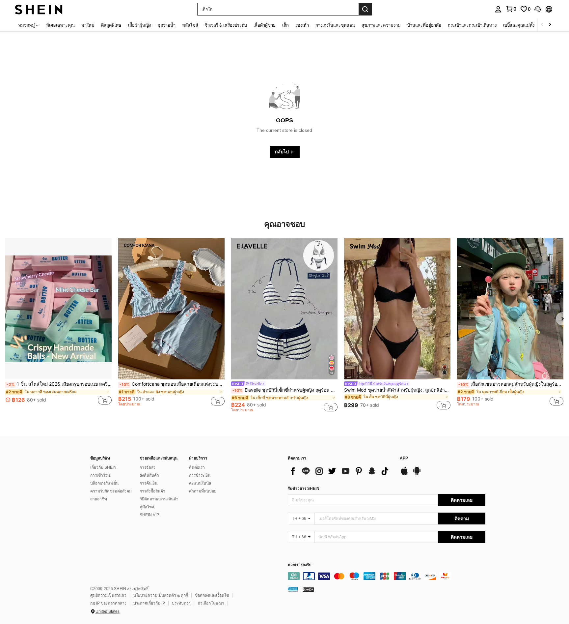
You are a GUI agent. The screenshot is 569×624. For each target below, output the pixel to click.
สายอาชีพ (98, 499)
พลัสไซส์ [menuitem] (190, 25)
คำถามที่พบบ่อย (202, 491)
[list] (340, 471)
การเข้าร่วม (100, 475)
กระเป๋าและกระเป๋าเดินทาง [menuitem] (472, 25)
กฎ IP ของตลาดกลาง (108, 603)
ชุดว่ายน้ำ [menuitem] (166, 25)
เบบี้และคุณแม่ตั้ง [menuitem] (518, 25)
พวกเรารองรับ (300, 565)
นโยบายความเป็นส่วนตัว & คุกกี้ (160, 595)
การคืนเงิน (148, 483)
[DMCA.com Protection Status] (308, 589)
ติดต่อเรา (197, 467)
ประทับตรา (181, 603)
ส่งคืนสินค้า (149, 475)
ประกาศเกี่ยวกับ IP (149, 603)
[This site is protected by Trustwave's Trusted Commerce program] (293, 589)
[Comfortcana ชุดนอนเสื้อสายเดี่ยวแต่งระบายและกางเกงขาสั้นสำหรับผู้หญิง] (171, 309)
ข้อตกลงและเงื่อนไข (212, 595)
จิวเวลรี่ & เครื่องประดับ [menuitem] (226, 25)
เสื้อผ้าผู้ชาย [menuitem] (265, 25)
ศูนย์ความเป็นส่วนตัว (108, 595)
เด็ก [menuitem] (285, 25)
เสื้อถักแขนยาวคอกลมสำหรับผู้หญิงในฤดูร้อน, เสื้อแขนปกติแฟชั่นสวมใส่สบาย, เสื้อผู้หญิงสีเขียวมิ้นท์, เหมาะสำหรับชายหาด (510, 384)
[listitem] (58, 325)
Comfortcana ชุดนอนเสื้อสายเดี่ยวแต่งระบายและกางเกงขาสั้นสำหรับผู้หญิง (172, 384)
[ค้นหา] (365, 9)
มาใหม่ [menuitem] (88, 25)
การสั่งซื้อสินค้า (152, 491)
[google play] (416, 474)
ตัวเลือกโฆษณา (211, 603)
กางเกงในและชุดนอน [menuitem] (335, 25)
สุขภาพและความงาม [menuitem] (381, 25)
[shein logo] (39, 9)
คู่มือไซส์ (147, 507)
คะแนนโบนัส (200, 483)
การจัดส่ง (147, 467)
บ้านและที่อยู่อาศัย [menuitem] (424, 25)
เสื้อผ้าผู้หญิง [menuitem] (139, 25)
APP (404, 458)
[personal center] (498, 9)
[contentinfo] (386, 576)
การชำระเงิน (199, 475)
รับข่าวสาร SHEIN (303, 488)
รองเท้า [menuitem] (302, 25)
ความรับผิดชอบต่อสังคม (111, 491)
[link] (511, 9)
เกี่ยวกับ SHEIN (103, 467)
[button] (538, 9)
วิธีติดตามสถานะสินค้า (159, 499)
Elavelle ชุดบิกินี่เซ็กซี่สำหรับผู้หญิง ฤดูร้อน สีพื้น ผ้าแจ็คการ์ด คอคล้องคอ (285, 390)
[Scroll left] (542, 24)
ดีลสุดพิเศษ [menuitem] (111, 25)
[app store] (404, 474)
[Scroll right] (550, 24)
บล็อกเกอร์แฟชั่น (104, 483)
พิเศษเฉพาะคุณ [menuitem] (60, 25)
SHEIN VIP (149, 515)
